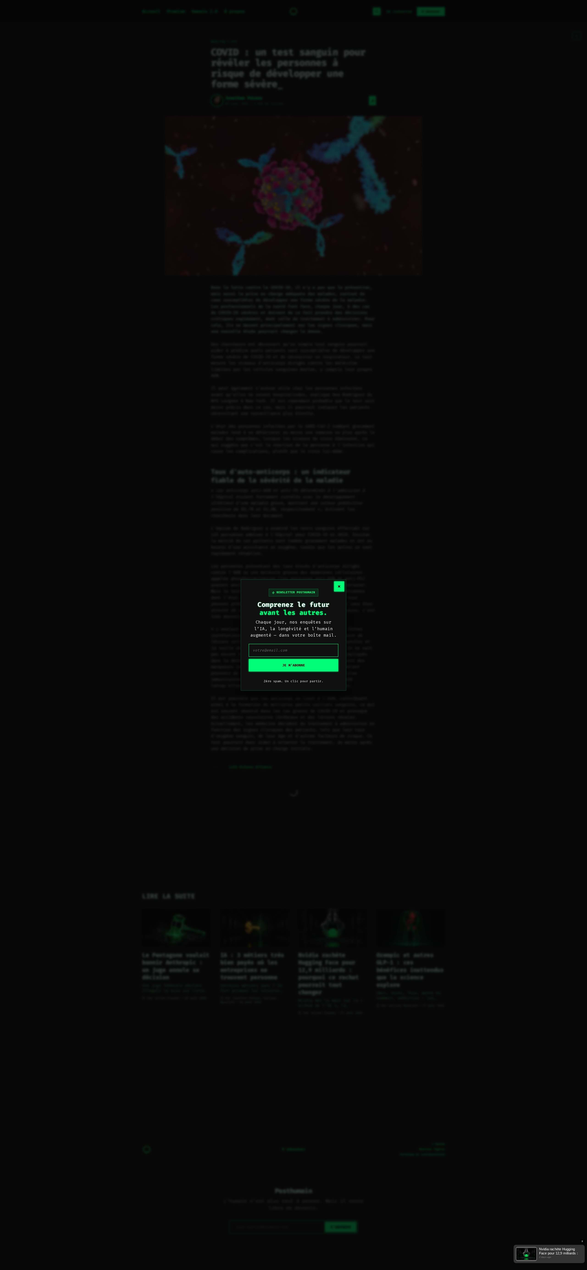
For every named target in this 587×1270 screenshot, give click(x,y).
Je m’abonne (293, 665)
